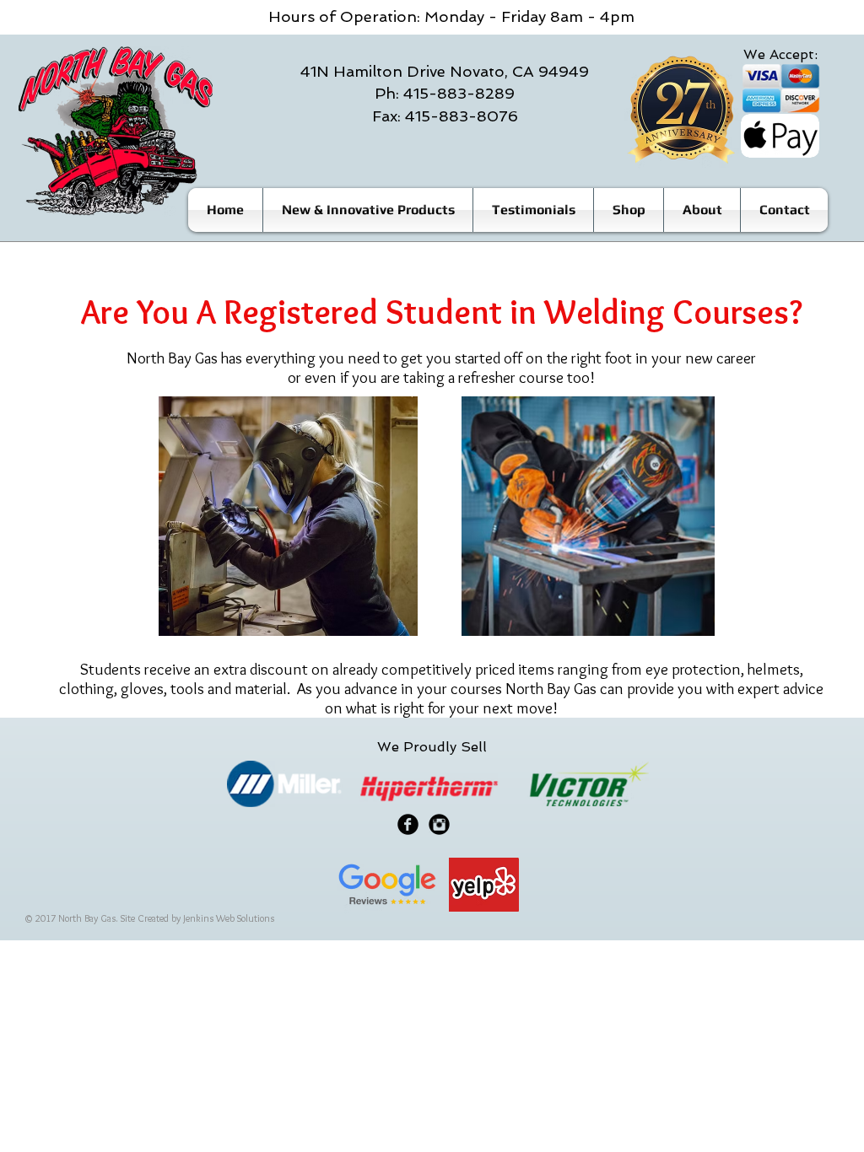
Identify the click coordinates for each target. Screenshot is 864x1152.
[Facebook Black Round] (407, 824)
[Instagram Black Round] (439, 824)
